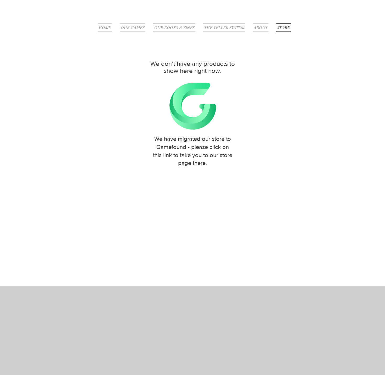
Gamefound (171, 147)
